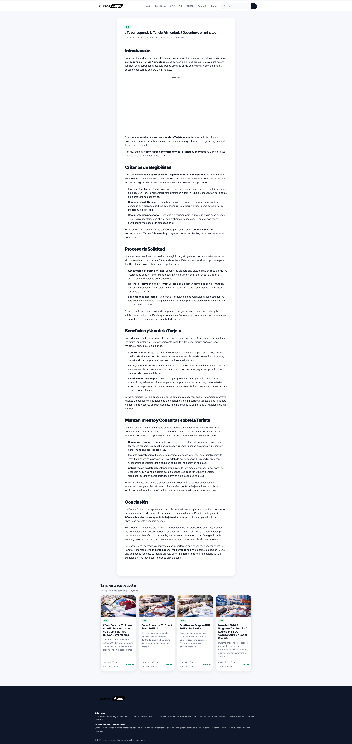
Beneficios (160, 6)
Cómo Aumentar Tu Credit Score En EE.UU (156, 627)
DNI (180, 6)
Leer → (130, 664)
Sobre (214, 6)
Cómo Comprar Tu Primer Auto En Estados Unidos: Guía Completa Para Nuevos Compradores (118, 630)
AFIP (172, 6)
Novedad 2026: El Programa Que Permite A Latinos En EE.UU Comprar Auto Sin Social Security (232, 632)
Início (148, 6)
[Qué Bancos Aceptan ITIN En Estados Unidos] (195, 606)
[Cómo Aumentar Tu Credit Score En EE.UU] (157, 606)
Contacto (202, 6)
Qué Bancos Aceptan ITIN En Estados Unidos (195, 627)
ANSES (190, 6)
